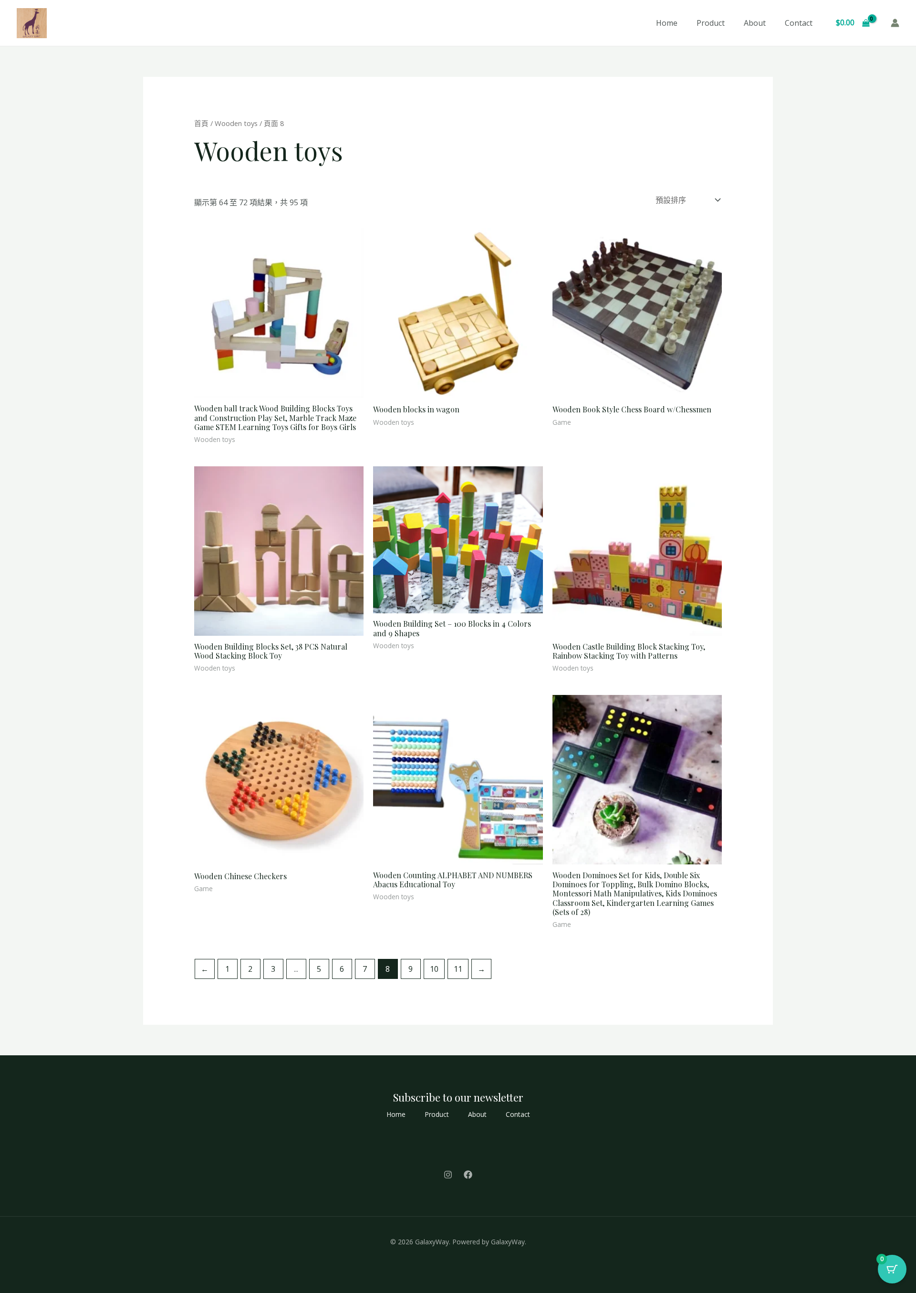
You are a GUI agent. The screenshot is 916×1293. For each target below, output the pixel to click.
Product (711, 23)
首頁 (201, 123)
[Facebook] (468, 1174)
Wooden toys (236, 123)
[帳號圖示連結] (895, 23)
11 (458, 969)
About (755, 23)
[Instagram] (448, 1174)
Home (666, 23)
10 (434, 969)
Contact (798, 23)
